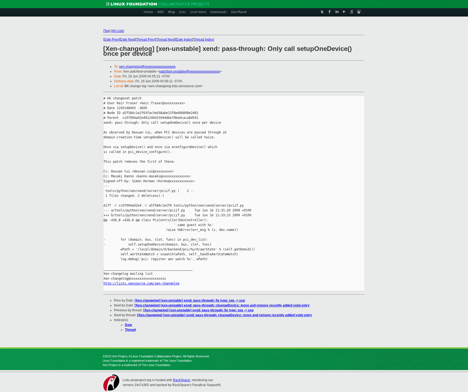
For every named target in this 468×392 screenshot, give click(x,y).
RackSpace (181, 380)
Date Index (184, 39)
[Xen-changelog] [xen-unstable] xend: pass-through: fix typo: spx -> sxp (190, 300)
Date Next (127, 39)
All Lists (117, 31)
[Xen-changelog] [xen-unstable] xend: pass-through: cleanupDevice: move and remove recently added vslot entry (222, 305)
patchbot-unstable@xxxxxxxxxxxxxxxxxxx (189, 71)
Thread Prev (145, 39)
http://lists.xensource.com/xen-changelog (141, 283)
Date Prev (111, 39)
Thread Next (165, 39)
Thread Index (203, 39)
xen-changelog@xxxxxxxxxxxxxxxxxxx (147, 66)
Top (106, 31)
